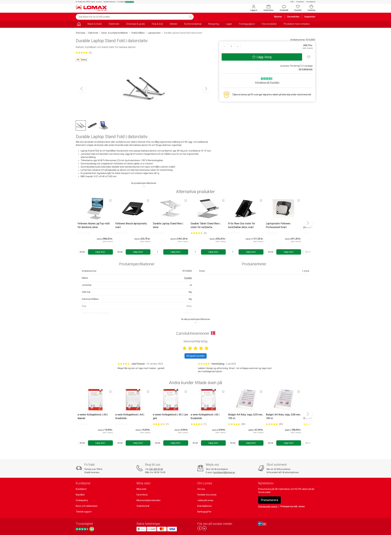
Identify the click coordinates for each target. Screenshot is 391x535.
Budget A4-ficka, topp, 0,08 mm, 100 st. (283, 416)
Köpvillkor (80, 494)
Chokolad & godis (135, 23)
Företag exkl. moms (267, 506)
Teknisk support (84, 511)
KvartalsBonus (204, 506)
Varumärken (293, 16)
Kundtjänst (311, 2)
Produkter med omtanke (297, 23)
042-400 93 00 (156, 469)
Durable (188, 278)
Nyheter (278, 16)
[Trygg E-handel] (92, 529)
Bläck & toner (95, 23)
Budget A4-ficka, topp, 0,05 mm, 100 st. (245, 416)
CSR (291, 2)
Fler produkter (269, 23)
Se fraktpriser (306, 69)
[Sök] (190, 17)
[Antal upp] (237, 46)
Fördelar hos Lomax (206, 494)
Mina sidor (142, 489)
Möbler (173, 23)
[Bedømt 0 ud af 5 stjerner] (84, 233)
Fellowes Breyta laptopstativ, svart (131, 225)
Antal (82, 252)
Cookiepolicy (82, 500)
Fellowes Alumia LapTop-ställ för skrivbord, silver (94, 225)
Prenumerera (269, 500)
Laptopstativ (154, 33)
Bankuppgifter (204, 511)
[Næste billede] (206, 88)
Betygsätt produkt (195, 356)
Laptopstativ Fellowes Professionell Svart (278, 225)
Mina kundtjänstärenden (149, 500)
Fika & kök (157, 23)
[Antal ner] (225, 46)
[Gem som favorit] (110, 200)
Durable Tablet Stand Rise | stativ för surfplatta (205, 225)
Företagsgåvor (247, 23)
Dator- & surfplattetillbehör (114, 33)
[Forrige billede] (81, 88)
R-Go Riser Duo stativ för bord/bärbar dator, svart (241, 225)
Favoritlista (142, 494)
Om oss (201, 489)
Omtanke (300, 2)
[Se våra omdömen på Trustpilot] (82, 529)
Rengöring (213, 23)
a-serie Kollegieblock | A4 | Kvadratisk (129, 416)
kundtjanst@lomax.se (224, 472)
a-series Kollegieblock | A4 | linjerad (93, 416)
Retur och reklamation (87, 506)
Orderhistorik (143, 506)
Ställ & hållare (138, 33)
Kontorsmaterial (192, 23)
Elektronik (114, 23)
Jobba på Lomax (205, 500)
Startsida (80, 33)
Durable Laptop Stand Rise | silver (168, 225)
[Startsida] (79, 24)
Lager (229, 23)
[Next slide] (307, 223)
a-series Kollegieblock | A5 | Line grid (170, 416)
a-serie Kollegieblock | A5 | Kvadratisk (205, 416)
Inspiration (309, 16)
